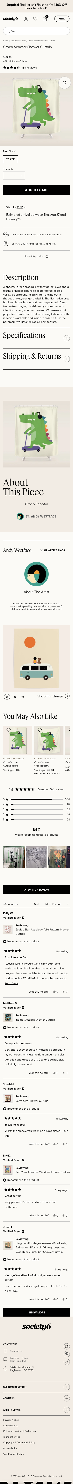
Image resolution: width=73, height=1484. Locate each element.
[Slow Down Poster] (36, 658)
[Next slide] (66, 531)
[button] (20, 67)
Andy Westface (43, 516)
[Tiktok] (67, 1362)
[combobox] (36, 31)
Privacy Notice (11, 1419)
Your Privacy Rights (13, 1453)
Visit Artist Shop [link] (52, 550)
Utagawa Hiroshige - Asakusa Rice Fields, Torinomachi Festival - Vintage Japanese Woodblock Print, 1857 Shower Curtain (41, 1247)
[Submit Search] (8, 31)
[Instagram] (67, 1346)
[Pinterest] (67, 1354)
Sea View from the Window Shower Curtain (43, 1172)
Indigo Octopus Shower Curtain (35, 1019)
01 (7, 696)
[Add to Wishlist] (9, 730)
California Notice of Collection (19, 1431)
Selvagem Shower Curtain (32, 1101)
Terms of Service (11, 1436)
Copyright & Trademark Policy (19, 1442)
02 (15, 696)
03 (22, 696)
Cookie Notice (10, 1425)
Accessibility (10, 1448)
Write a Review (44, 890)
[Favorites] (35, 18)
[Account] (26, 18)
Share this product (34, 256)
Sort (37, 904)
